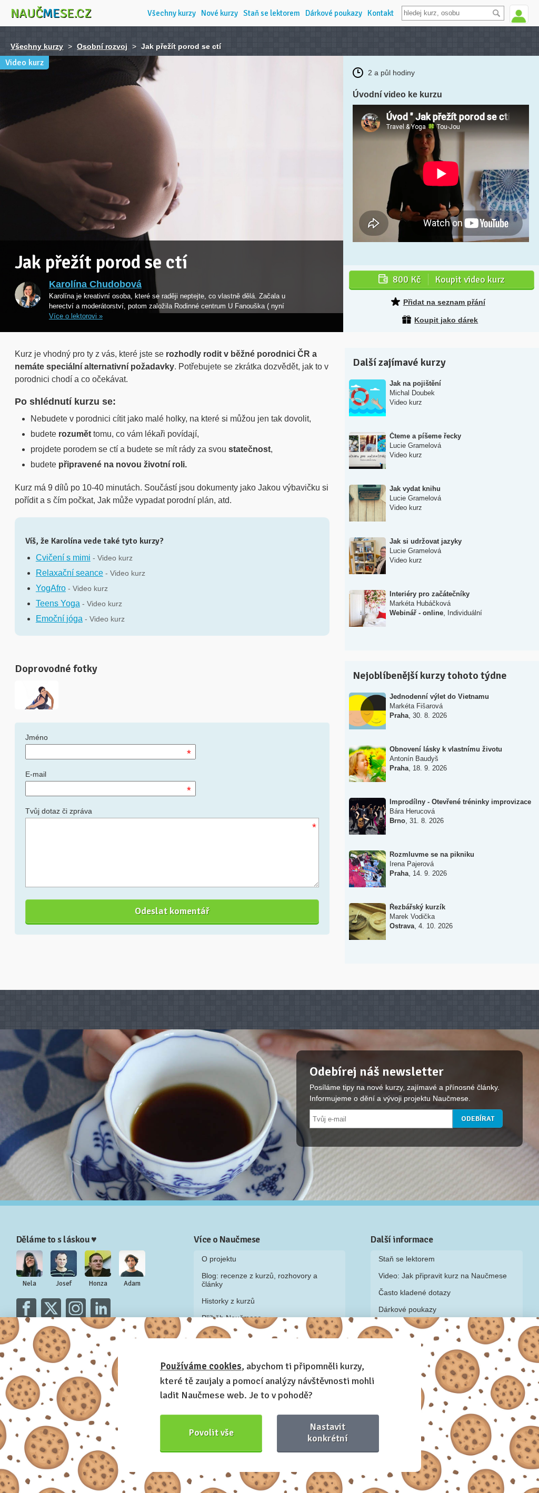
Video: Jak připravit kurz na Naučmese (442, 1275)
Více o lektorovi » (76, 316)
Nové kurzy (219, 13)
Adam (132, 1283)
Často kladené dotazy (414, 1292)
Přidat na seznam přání (444, 302)
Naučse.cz (51, 13)
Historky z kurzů (228, 1301)
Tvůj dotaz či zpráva (58, 811)
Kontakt (380, 13)
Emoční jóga (59, 618)
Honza (98, 1283)
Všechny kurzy (171, 13)
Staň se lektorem (271, 13)
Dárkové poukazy (333, 13)
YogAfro (51, 588)
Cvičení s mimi (63, 557)
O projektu (219, 1259)
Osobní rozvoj (102, 46)
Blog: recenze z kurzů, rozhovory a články (259, 1279)
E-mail (35, 774)
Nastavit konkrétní (327, 1432)
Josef (64, 1283)
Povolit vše (211, 1432)
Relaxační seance (69, 572)
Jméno (36, 737)
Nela (29, 1283)
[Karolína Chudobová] (28, 295)
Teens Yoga (58, 603)
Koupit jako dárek (446, 320)
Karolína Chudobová (95, 284)
